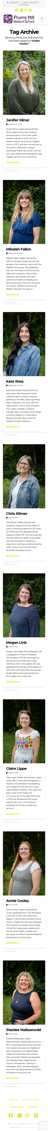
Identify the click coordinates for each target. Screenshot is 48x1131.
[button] (42, 19)
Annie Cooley (17, 900)
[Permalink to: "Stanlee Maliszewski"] (24, 992)
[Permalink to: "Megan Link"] (24, 605)
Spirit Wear (17, 1107)
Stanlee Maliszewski (23, 1030)
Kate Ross (14, 381)
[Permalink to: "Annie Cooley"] (24, 863)
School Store (30, 1100)
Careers (33, 1107)
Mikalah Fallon (18, 249)
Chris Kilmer (16, 513)
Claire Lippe (16, 768)
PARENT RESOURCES (30, 2)
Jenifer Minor (17, 120)
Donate (13, 1100)
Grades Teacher (10, 171)
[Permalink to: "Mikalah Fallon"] (24, 212)
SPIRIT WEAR (24, 5)
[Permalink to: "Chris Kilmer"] (24, 476)
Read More (12, 162)
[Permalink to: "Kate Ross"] (24, 344)
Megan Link (16, 642)
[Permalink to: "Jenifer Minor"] (24, 82)
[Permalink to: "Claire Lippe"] (24, 731)
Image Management (29, 1127)
